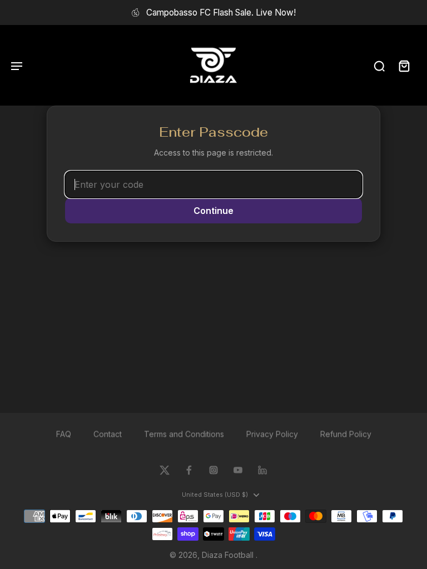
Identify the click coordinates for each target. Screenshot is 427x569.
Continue (213, 210)
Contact (107, 433)
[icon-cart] (403, 65)
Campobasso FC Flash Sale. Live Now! (221, 12)
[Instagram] (213, 470)
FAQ (63, 433)
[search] (379, 65)
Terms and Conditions (184, 433)
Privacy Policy (272, 433)
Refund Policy (345, 433)
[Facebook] (189, 470)
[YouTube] (238, 470)
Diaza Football (229, 555)
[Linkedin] (262, 470)
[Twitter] (164, 470)
